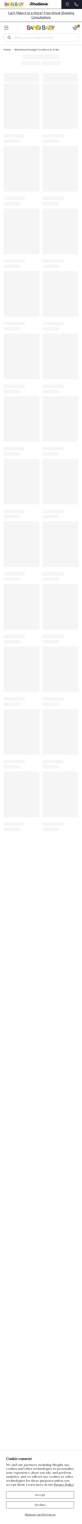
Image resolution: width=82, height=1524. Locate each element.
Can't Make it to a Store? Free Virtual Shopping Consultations (41, 15)
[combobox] (42, 37)
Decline (40, 1505)
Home (7, 49)
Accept (40, 1495)
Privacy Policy (64, 1484)
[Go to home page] (41, 27)
